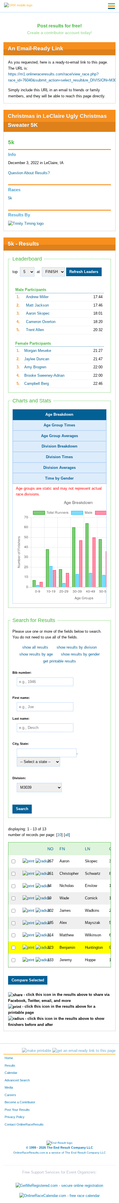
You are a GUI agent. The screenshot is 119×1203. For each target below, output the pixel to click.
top (15, 272)
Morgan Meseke (37, 351)
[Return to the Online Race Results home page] (18, 5)
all (67, 835)
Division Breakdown (59, 446)
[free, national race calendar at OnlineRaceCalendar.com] (59, 1196)
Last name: (20, 718)
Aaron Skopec (38, 313)
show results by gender (80, 654)
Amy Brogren (35, 367)
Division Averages (59, 468)
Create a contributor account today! (59, 32)
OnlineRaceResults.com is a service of (59, 1152)
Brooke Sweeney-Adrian (44, 376)
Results (10, 1065)
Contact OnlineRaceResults (24, 1124)
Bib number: (21, 672)
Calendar (11, 1072)
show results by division (77, 647)
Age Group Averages (59, 436)
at (38, 272)
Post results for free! (59, 25)
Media (9, 1087)
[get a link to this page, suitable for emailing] (84, 1051)
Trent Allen (35, 330)
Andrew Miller (37, 297)
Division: (19, 778)
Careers (10, 1095)
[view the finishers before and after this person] (43, 861)
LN (87, 848)
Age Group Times (59, 425)
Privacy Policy (15, 1117)
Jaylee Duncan (36, 359)
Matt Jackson (37, 305)
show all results (35, 647)
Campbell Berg (36, 384)
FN (62, 848)
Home (9, 1058)
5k (10, 198)
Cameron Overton (40, 322)
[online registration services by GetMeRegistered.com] (59, 1184)
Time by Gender (59, 478)
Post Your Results (17, 1109)
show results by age (36, 654)
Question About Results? (29, 173)
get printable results (59, 661)
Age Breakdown (59, 415)
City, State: (20, 743)
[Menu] (111, 6)
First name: (21, 697)
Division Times (59, 457)
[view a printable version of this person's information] (28, 861)
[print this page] (36, 1051)
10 (59, 835)
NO (50, 848)
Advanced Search (17, 1080)
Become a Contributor (20, 1102)
